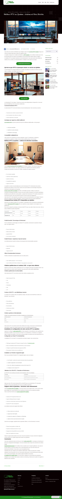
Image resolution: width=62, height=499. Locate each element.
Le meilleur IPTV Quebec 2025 (10, 455)
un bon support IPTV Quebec (23, 391)
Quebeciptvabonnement (9, 445)
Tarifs (43, 2)
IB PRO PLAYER (31, 343)
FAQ (48, 2)
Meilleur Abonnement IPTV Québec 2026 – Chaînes (53, 76)
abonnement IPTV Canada (13, 203)
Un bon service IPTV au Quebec (11, 190)
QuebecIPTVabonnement (28, 497)
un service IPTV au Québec (13, 388)
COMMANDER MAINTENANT (24, 63)
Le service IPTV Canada (34, 51)
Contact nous (52, 2)
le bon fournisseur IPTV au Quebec (14, 166)
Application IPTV (48, 59)
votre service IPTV (17, 331)
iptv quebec (47, 61)
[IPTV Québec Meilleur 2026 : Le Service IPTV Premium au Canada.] (47, 70)
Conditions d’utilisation (36, 478)
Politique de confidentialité (36, 480)
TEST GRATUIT (24, 98)
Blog (45, 2)
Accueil (39, 2)
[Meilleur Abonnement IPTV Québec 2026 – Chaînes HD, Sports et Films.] (47, 75)
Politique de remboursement (37, 482)
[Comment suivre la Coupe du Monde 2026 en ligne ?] (47, 81)
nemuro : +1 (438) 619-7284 (50, 481)
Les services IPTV (8, 122)
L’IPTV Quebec (26, 54)
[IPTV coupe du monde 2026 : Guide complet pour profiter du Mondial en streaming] (47, 87)
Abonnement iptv (48, 57)
